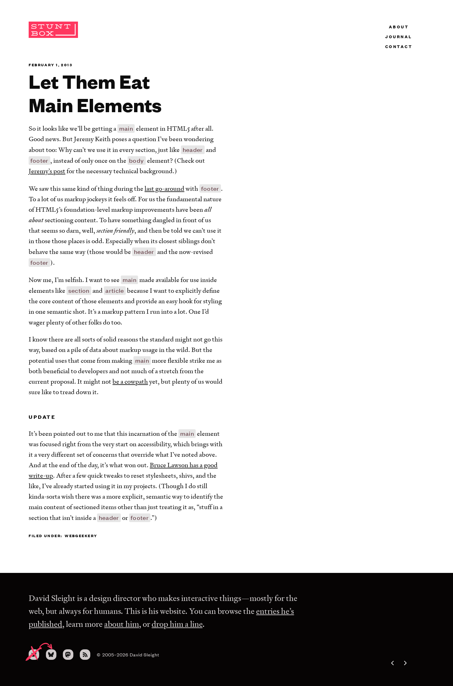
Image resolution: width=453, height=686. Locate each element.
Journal (398, 36)
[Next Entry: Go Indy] (413, 663)
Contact (399, 46)
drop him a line (177, 624)
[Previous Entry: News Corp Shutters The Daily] (384, 663)
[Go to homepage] (53, 36)
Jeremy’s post (47, 171)
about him (121, 624)
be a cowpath (130, 381)
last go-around (164, 188)
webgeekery (81, 535)
